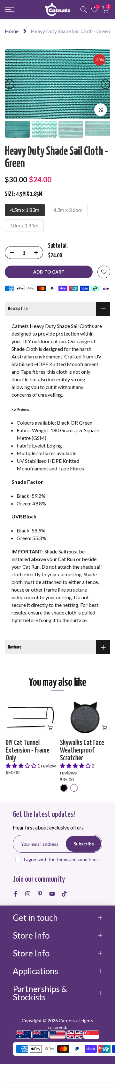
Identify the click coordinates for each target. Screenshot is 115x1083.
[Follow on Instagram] (28, 894)
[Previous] (9, 84)
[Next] (105, 84)
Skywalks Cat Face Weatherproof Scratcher (81, 750)
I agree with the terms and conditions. (62, 859)
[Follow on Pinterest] (40, 894)
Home (12, 31)
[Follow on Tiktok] (64, 894)
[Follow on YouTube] (52, 894)
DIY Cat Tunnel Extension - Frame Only (27, 750)
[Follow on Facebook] (16, 894)
